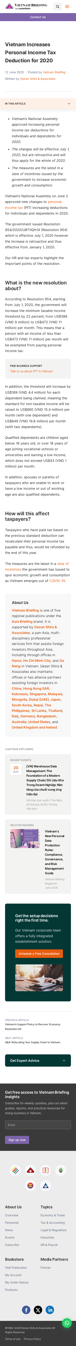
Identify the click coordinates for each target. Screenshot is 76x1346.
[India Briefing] (61, 1170)
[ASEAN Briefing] (30, 1185)
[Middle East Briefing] (46, 1185)
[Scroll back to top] (66, 1338)
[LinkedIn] (50, 1310)
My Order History (17, 1282)
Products (11, 1290)
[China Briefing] (46, 1170)
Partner (46, 1267)
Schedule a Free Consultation (39, 953)
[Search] (58, 7)
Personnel (12, 1222)
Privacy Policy (32, 1339)
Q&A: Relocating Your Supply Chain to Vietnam (32, 1042)
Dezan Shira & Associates (37, 78)
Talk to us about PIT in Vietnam (31, 371)
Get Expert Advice (24, 1060)
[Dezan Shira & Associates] (15, 1170)
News (9, 1230)
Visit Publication (16, 1267)
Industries (47, 1237)
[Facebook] (26, 1310)
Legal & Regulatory (54, 1230)
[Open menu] (67, 6)
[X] (38, 1310)
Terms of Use (12, 1339)
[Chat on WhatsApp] (67, 1323)
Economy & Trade (53, 1215)
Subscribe (12, 1245)
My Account (13, 1275)
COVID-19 (57, 581)
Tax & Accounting (53, 1222)
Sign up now (17, 1140)
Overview (11, 1215)
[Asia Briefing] (30, 1170)
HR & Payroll (49, 1245)
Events (9, 1237)
